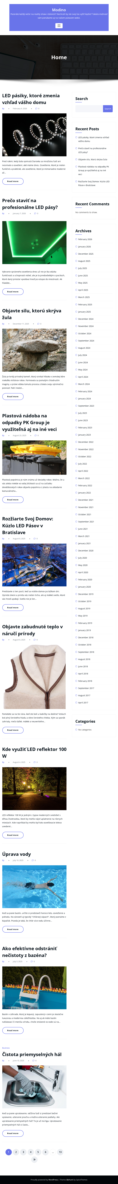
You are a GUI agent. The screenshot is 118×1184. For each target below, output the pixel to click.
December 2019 (85, 594)
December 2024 (85, 319)
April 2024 (83, 376)
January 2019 (84, 630)
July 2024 (82, 355)
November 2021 (86, 507)
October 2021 (84, 514)
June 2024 (83, 362)
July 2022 (82, 463)
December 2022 (85, 442)
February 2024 (85, 391)
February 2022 (85, 485)
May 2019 (82, 615)
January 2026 (84, 246)
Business (6, 1048)
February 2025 (85, 304)
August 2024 (84, 347)
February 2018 (85, 681)
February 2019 (85, 623)
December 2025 (85, 253)
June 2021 (83, 528)
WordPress (53, 1179)
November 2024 (86, 326)
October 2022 (84, 456)
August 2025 (84, 261)
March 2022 (84, 478)
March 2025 (84, 297)
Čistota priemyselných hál (32, 1054)
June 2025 (83, 275)
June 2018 (83, 666)
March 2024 (84, 384)
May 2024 (82, 369)
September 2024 (86, 340)
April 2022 (83, 471)
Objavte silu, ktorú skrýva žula (92, 159)
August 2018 (84, 659)
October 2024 (84, 333)
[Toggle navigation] (58, 25)
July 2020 (82, 557)
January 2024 (84, 398)
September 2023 (86, 405)
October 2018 (84, 644)
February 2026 (85, 239)
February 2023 (85, 427)
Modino (59, 9)
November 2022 (86, 449)
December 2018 (85, 637)
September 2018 (86, 652)
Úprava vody (16, 854)
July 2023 (82, 413)
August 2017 (84, 695)
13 (60, 1152)
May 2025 (82, 282)
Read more (13, 181)
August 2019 (84, 608)
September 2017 (86, 688)
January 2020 (84, 586)
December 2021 (85, 499)
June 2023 (83, 420)
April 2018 (83, 673)
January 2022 (84, 492)
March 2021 (84, 536)
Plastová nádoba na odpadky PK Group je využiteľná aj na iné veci (29, 422)
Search (81, 98)
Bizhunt (69, 1179)
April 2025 (83, 290)
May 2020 (82, 565)
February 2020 (85, 579)
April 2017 (83, 702)
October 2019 (84, 601)
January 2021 (84, 543)
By (3, 108)
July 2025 (82, 268)
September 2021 (86, 521)
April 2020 (83, 572)
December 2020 (85, 550)
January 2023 (84, 434)
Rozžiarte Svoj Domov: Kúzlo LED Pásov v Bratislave (27, 525)
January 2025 (84, 311)
